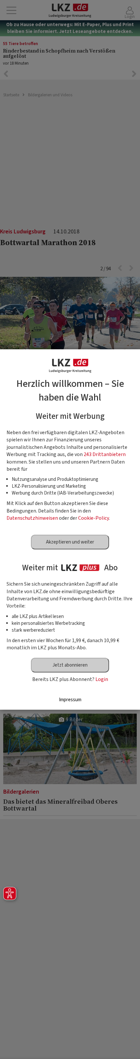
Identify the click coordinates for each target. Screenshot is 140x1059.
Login (101, 679)
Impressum (70, 699)
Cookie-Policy (93, 518)
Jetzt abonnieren (70, 665)
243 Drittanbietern (105, 454)
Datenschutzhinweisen (32, 518)
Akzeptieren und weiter (70, 542)
